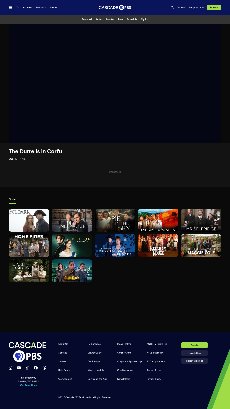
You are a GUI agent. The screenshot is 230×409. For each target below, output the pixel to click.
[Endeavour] (72, 220)
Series (98, 19)
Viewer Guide (95, 352)
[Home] (28, 352)
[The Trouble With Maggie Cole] (201, 245)
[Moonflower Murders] (115, 245)
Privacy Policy (154, 379)
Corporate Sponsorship (129, 361)
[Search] (172, 7)
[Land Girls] (29, 270)
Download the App (97, 379)
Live (120, 19)
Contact (62, 352)
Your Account (65, 379)
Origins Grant (124, 352)
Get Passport (95, 361)
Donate (214, 7)
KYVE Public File (155, 352)
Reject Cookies (194, 360)
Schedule (132, 19)
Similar (12, 199)
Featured (87, 19)
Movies (110, 19)
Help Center (64, 370)
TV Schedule (94, 344)
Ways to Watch (96, 370)
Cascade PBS (72, 397)
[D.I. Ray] (72, 270)
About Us (63, 344)
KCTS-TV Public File (157, 344)
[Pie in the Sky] (115, 220)
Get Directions (28, 385)
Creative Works (125, 370)
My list (144, 19)
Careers (62, 361)
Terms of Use (154, 370)
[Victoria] (72, 245)
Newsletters (194, 352)
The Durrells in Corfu (35, 151)
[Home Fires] (29, 245)
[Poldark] (29, 220)
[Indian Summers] (158, 220)
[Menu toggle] (10, 7)
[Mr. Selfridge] (201, 220)
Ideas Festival (124, 344)
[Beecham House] (158, 245)
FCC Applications (156, 361)
